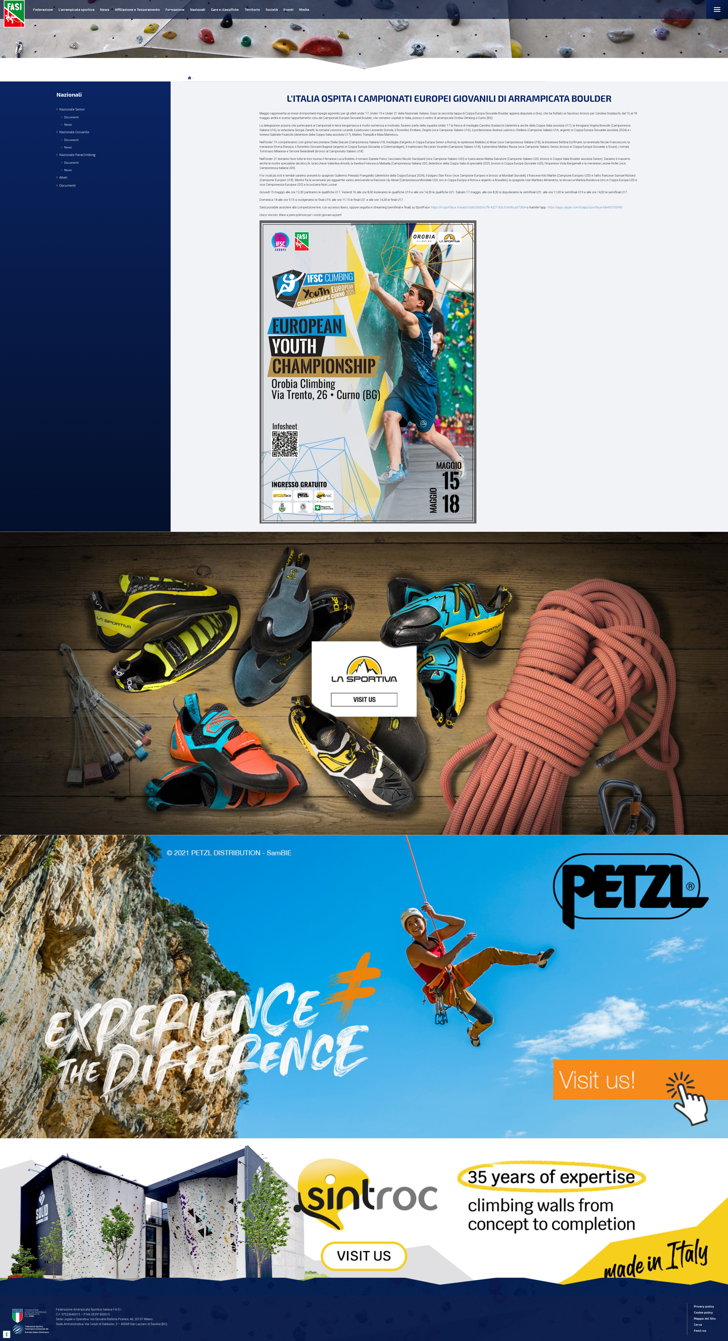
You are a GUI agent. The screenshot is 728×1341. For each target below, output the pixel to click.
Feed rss (700, 1330)
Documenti (71, 117)
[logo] (14, 13)
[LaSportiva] (364, 683)
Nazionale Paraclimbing (77, 155)
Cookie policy (703, 1312)
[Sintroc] (364, 1214)
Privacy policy (704, 1306)
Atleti (63, 177)
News (104, 9)
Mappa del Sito (705, 1318)
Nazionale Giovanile (74, 132)
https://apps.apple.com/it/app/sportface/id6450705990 (585, 207)
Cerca (698, 1324)
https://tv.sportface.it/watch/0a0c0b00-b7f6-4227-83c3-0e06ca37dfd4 (478, 207)
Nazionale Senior (72, 109)
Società (272, 9)
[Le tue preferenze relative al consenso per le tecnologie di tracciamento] (6, 1334)
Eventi (288, 9)
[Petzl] (364, 986)
